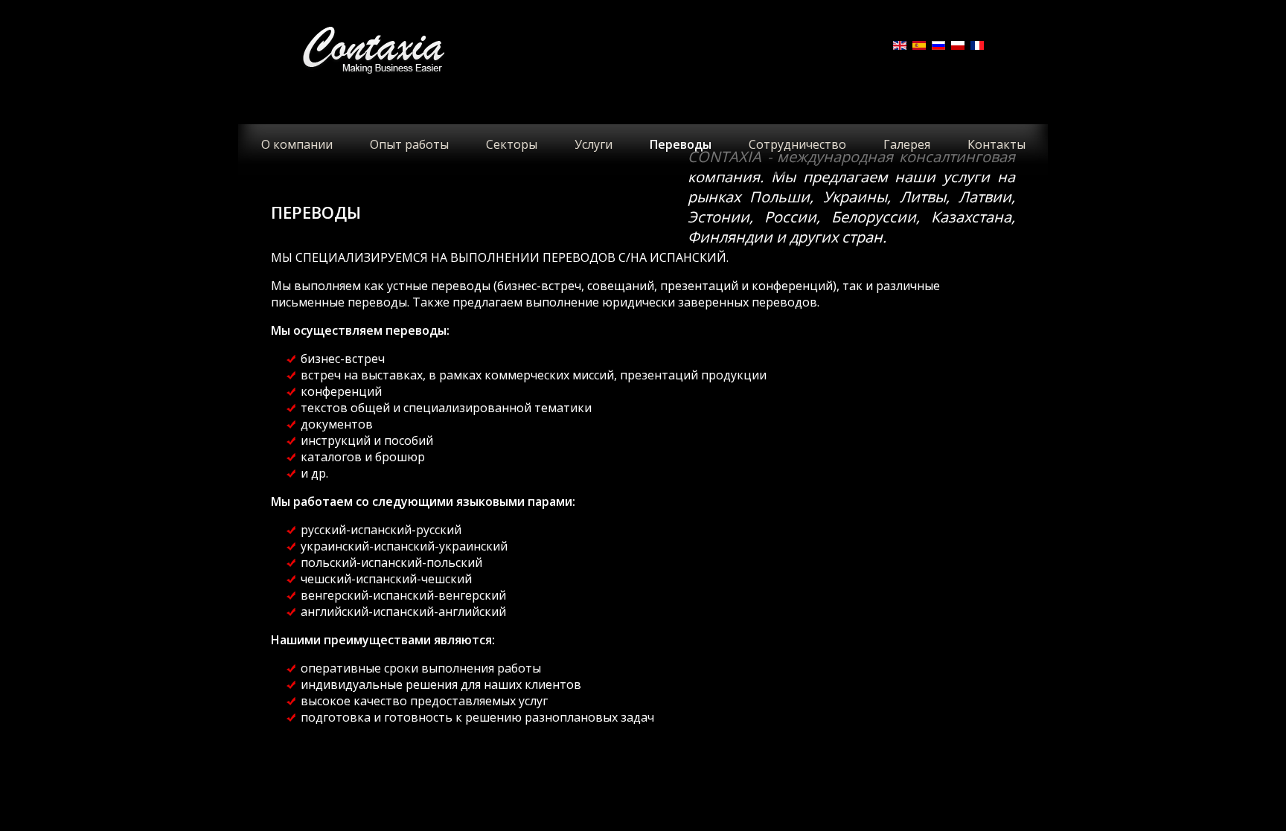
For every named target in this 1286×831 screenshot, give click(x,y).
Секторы (511, 144)
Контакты (996, 144)
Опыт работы (409, 144)
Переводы (680, 144)
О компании (297, 144)
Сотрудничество (797, 144)
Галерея (906, 144)
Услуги (593, 144)
